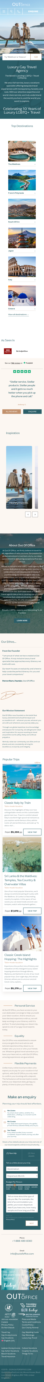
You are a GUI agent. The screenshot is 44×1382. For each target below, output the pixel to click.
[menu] (4, 11)
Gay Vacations (7, 1338)
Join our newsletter (9, 1319)
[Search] (11, 11)
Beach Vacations (8, 1353)
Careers (4, 1322)
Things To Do (27, 1353)
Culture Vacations (29, 1348)
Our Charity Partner (30, 1327)
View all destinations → (18, 314)
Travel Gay (5, 1332)
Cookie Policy (28, 1324)
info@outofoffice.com (22, 1253)
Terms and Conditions (31, 1322)
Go (36, 56)
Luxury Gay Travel (29, 1338)
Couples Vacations (30, 1351)
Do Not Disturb (7, 1327)
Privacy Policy (10, 1219)
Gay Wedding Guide (30, 1332)
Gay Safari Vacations (10, 1351)
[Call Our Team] (18, 11)
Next (32, 1223)
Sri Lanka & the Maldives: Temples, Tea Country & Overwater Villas (20, 880)
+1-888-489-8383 (22, 1240)
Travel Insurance (8, 1356)
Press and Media (29, 1319)
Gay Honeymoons (9, 1335)
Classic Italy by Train (17, 803)
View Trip (32, 832)
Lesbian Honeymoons (10, 1348)
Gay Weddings (28, 1335)
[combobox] (16, 57)
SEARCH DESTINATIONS (22, 51)
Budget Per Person (14, 1182)
